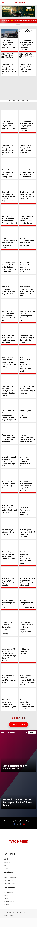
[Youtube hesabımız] (23, 923)
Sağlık (5, 33)
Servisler (6, 41)
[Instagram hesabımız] (17, 923)
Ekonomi (6, 20)
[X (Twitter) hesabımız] (12, 923)
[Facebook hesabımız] (6, 923)
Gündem (6, 16)
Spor (5, 29)
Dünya (5, 24)
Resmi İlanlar (8, 37)
